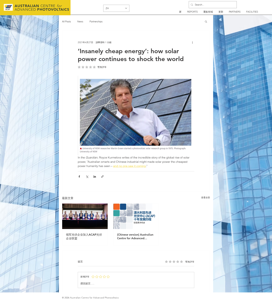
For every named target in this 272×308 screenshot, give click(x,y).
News (80, 21)
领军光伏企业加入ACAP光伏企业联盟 (84, 236)
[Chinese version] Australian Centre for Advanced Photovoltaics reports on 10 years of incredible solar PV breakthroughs (135, 236)
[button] (205, 21)
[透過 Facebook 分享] (79, 176)
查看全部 (205, 197)
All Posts (66, 21)
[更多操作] (192, 42)
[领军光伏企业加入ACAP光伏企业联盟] (85, 216)
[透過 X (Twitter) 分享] (86, 176)
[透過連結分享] (102, 176)
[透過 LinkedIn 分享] (94, 176)
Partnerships (96, 21)
